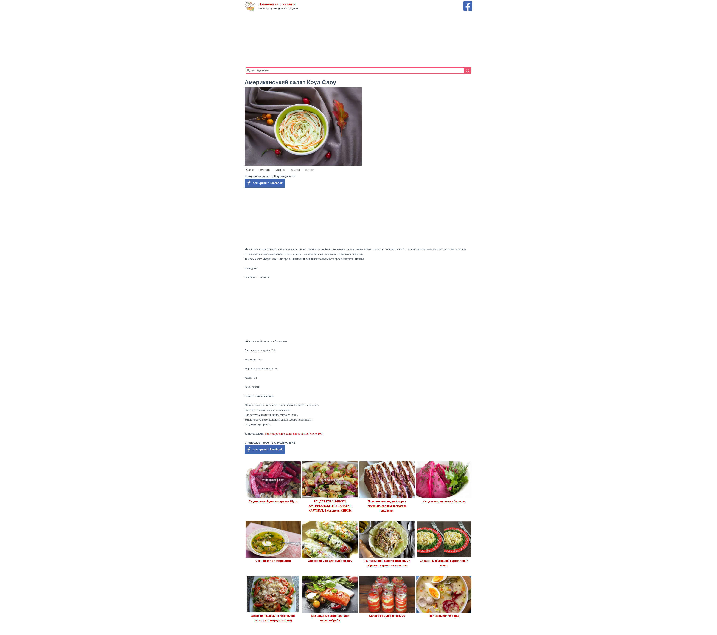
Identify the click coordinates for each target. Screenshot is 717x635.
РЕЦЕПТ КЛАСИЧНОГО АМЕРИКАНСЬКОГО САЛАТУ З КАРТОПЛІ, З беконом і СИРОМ (330, 506)
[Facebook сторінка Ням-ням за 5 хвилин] (467, 3)
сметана (265, 169)
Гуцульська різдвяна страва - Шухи (273, 501)
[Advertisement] (358, 39)
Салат (250, 169)
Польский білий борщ (444, 615)
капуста (295, 169)
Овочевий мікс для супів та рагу (330, 560)
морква (280, 169)
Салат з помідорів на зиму (387, 615)
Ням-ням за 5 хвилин (277, 4)
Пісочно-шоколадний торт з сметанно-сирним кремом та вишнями (387, 506)
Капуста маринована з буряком (444, 501)
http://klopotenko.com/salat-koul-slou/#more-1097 (294, 433)
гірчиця (309, 169)
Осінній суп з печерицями (273, 560)
